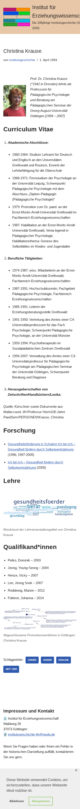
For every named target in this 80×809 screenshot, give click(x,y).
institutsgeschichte (22, 60)
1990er (32, 660)
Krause (63, 660)
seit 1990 (11, 669)
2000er (47, 660)
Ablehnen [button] (16, 801)
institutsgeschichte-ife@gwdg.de (31, 734)
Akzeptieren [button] (41, 801)
